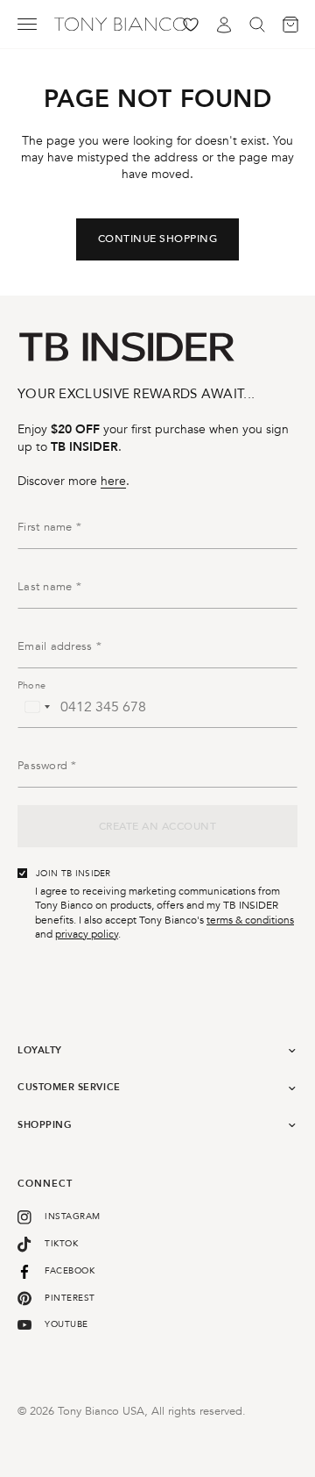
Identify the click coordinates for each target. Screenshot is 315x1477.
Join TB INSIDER (73, 873)
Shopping (45, 1124)
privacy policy (86, 934)
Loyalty (40, 1050)
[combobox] (36, 707)
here (113, 481)
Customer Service (69, 1087)
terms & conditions (250, 920)
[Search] (257, 24)
